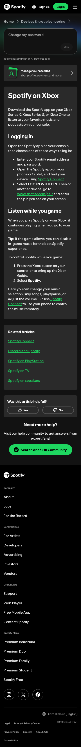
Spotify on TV (18, 370)
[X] (23, 694)
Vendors (10, 573)
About (9, 496)
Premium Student (18, 670)
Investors (11, 563)
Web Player (13, 602)
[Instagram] (9, 694)
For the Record (15, 515)
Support (10, 593)
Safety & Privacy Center (27, 723)
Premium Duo (15, 651)
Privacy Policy (11, 732)
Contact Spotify (16, 621)
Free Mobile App (17, 612)
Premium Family (17, 660)
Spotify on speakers (24, 380)
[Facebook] (37, 694)
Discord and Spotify (24, 350)
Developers (13, 545)
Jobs (7, 506)
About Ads (42, 732)
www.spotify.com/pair (35, 193)
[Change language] (34, 6)
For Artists (12, 535)
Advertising (13, 554)
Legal (7, 723)
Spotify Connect (51, 179)
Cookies (27, 732)
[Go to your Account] (71, 73)
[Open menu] (74, 6)
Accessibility (11, 740)
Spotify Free (13, 679)
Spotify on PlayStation (26, 360)
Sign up (44, 7)
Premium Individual (19, 641)
